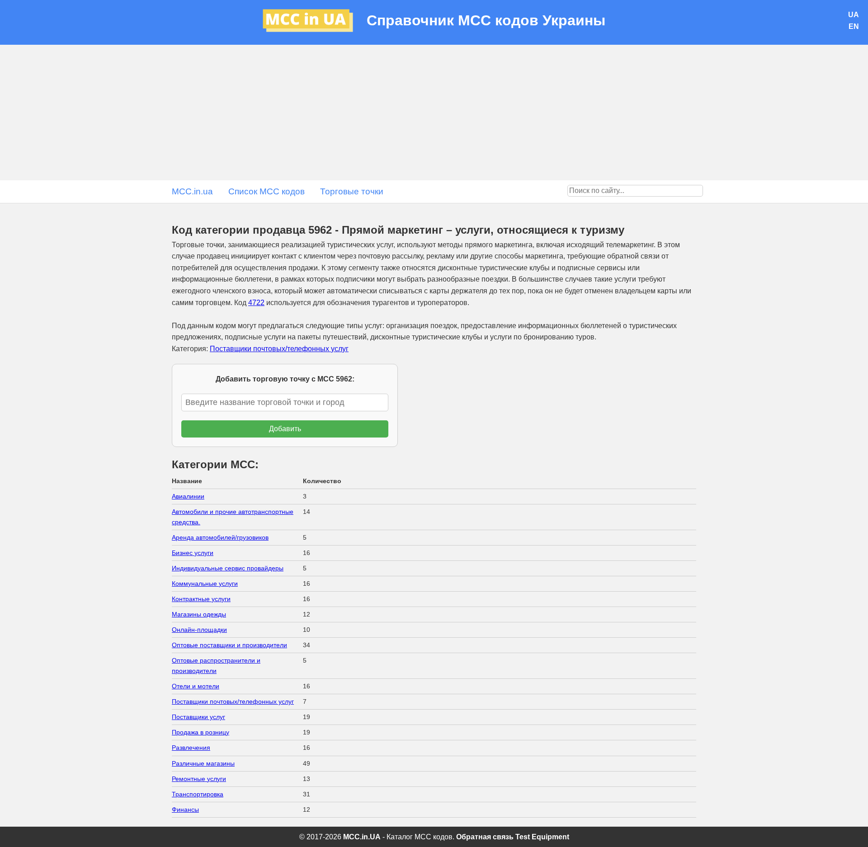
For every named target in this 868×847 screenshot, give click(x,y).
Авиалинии (188, 496)
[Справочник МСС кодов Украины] (315, 22)
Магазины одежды (199, 614)
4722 (256, 302)
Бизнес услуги (192, 552)
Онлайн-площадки (199, 629)
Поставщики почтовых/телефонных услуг (279, 349)
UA (853, 15)
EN (854, 26)
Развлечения (191, 747)
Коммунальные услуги (205, 583)
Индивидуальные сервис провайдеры (227, 568)
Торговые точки (351, 191)
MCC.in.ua (192, 191)
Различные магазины (203, 763)
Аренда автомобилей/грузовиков (220, 537)
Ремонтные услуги (199, 778)
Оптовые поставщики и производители (229, 645)
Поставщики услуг (198, 716)
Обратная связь (485, 837)
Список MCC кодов (266, 191)
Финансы (185, 809)
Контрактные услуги (201, 598)
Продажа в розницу (200, 732)
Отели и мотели (195, 686)
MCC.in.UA (362, 837)
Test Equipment (542, 837)
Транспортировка (197, 794)
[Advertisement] (434, 112)
